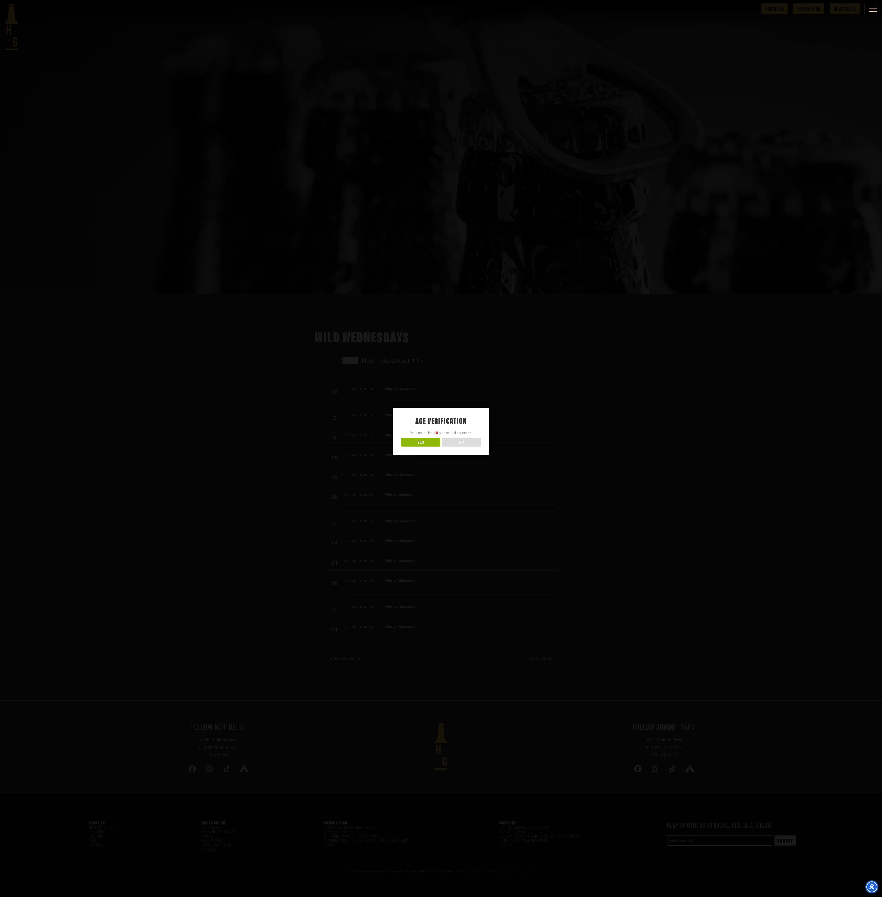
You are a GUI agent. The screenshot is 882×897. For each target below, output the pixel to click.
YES (420, 442)
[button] (873, 9)
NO (461, 442)
